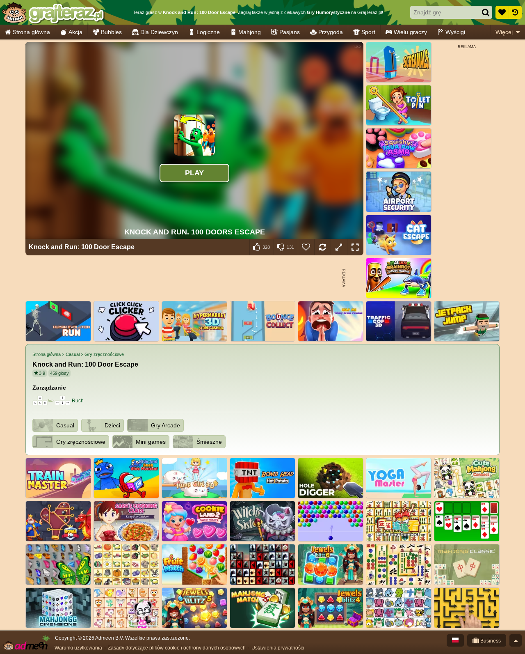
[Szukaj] (485, 12)
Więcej (504, 32)
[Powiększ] (339, 247)
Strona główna (31, 32)
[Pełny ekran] (355, 247)
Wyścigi (455, 32)
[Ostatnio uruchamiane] (515, 12)
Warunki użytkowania (78, 648)
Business (490, 641)
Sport (368, 32)
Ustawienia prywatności (277, 648)
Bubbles (111, 32)
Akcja (75, 32)
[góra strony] (515, 640)
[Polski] (455, 640)
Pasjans (289, 32)
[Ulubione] (502, 12)
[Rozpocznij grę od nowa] (322, 247)
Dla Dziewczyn (159, 32)
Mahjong (249, 32)
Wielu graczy (410, 32)
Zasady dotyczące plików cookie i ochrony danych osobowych (177, 648)
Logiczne (208, 32)
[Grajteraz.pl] (52, 12)
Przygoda (330, 32)
